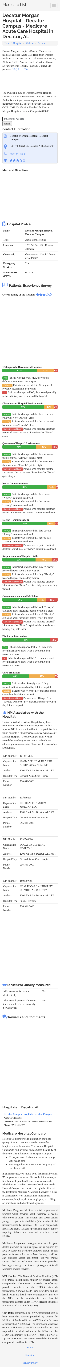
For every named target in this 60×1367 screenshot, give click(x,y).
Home (7, 43)
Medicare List (14, 4)
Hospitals (17, 43)
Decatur (42, 43)
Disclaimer (30, 1355)
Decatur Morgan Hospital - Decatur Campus (28, 1114)
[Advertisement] (28, 79)
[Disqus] (30, 1061)
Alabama (30, 43)
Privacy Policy (30, 1362)
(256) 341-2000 (20, 69)
